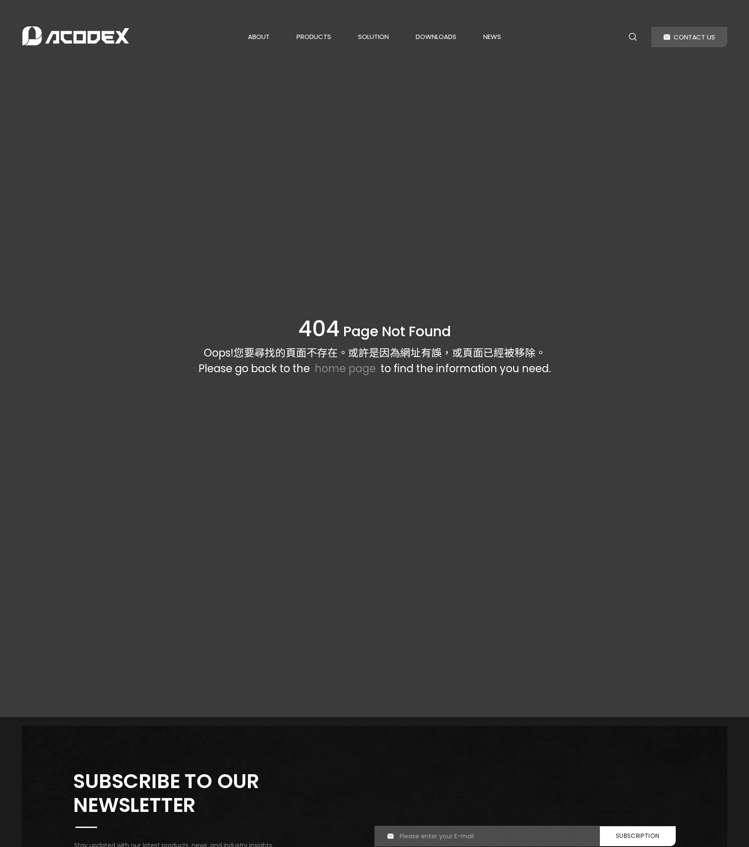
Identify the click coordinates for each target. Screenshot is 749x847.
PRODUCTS (313, 36)
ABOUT (259, 36)
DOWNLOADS (436, 36)
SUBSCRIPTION (638, 835)
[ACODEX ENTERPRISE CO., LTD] (76, 35)
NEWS (492, 36)
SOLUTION (373, 36)
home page (345, 368)
